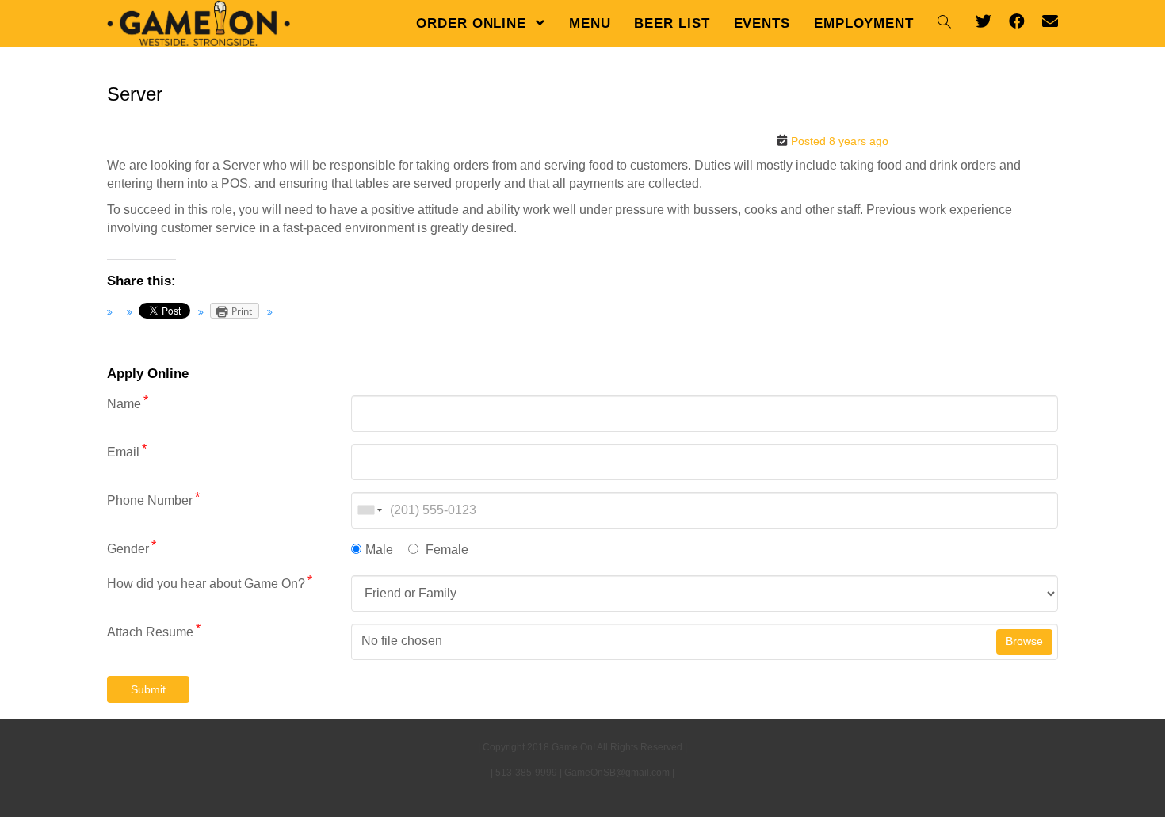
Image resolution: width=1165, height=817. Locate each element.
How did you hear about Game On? (209, 582)
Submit (148, 689)
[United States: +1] (368, 510)
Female (445, 549)
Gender (131, 547)
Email (127, 451)
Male (379, 549)
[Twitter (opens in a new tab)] (983, 21)
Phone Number (153, 499)
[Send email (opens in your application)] (1050, 21)
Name (127, 402)
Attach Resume (154, 631)
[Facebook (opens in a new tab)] (1017, 21)
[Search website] (944, 23)
